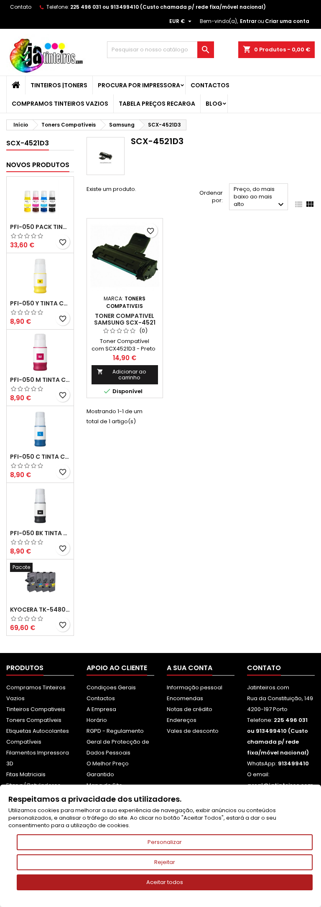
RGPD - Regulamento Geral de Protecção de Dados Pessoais (118, 742)
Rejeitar (164, 862)
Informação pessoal (194, 687)
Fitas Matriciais (26, 774)
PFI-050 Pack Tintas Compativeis (40, 227)
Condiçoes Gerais (111, 687)
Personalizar (165, 842)
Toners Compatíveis (33, 720)
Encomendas (185, 698)
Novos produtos (37, 165)
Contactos (210, 85)
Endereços (181, 720)
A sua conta (189, 668)
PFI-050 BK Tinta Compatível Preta (40, 533)
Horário (97, 720)
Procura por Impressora (139, 85)
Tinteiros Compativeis (35, 709)
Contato (20, 6)
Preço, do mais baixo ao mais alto (260, 197)
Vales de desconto (193, 731)
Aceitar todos (164, 882)
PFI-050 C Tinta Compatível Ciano (40, 456)
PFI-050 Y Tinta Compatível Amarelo (40, 303)
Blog (214, 103)
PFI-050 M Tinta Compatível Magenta (40, 379)
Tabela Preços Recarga (157, 103)
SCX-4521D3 (27, 143)
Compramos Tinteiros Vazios (60, 103)
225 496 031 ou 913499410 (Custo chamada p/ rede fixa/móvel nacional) (168, 6)
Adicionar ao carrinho (121, 374)
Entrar (248, 21)
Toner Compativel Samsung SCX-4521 (124, 319)
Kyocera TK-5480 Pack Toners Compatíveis (40, 609)
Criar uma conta (287, 21)
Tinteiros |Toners (59, 85)
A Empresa (101, 709)
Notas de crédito (189, 709)
